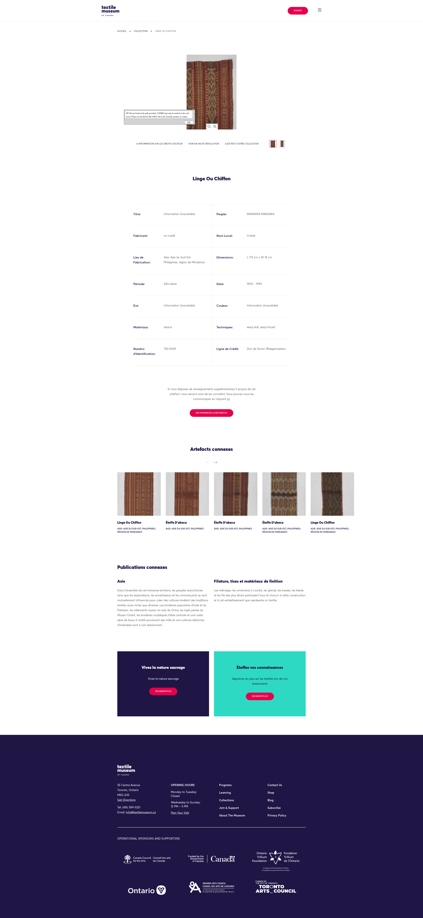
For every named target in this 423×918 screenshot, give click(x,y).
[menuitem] (235, 787)
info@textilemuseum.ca (141, 812)
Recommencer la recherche (211, 413)
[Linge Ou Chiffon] (139, 494)
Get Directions (126, 800)
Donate (298, 11)
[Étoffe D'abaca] (187, 494)
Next (215, 462)
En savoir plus (163, 691)
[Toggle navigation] (319, 9)
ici (228, 399)
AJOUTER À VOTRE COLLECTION (242, 144)
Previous (208, 462)
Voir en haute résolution (203, 144)
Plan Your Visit (180, 813)
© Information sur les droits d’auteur (159, 144)
